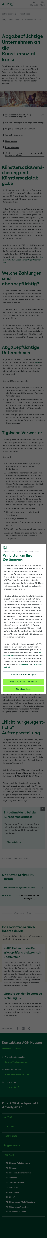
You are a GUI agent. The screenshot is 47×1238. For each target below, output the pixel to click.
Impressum (24, 665)
